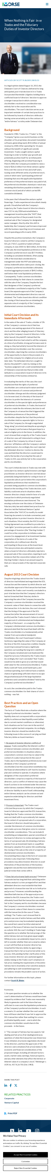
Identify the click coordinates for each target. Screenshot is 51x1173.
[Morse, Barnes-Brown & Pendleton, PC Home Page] (11, 4)
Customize (25, 1161)
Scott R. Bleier (24, 80)
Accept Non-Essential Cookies (25, 1155)
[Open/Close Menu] (47, 4)
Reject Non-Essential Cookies (25, 1168)
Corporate (9, 1098)
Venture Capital (11, 1102)
